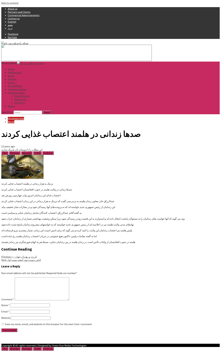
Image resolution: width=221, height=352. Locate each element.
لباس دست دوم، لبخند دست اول (21, 260)
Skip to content (10, 3)
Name (5, 305)
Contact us (14, 18)
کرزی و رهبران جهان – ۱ (19, 256)
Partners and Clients (19, 12)
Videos (11, 106)
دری (10, 28)
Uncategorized (16, 118)
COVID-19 (19, 102)
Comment (7, 299)
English (12, 21)
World (11, 75)
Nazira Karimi (21, 96)
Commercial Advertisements (23, 15)
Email (5, 311)
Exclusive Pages (16, 92)
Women (12, 79)
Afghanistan (15, 72)
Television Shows (17, 89)
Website (5, 317)
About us (12, 8)
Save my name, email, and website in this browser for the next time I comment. (48, 324)
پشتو (10, 25)
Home (11, 69)
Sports (11, 82)
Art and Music (15, 86)
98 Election (20, 99)
